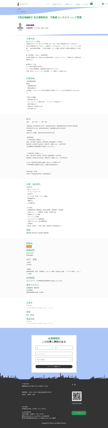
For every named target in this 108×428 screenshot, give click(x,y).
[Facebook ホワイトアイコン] (72, 384)
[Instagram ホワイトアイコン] (75, 384)
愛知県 (29, 246)
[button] (91, 3)
